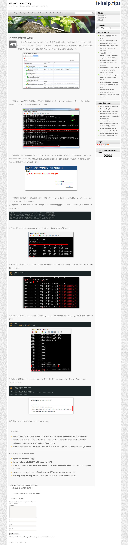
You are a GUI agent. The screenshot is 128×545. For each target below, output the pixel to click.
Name (11, 520)
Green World (50, 13)
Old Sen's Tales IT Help (20, 3)
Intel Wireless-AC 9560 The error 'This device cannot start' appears (109, 70)
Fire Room (41, 13)
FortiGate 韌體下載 (105, 36)
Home (10, 13)
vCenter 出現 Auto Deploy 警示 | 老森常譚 (29, 493)
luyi (101, 106)
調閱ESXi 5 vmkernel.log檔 (24, 459)
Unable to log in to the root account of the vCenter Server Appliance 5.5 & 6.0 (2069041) (50, 436)
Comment (12, 505)
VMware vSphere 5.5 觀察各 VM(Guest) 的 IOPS (32, 462)
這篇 (59, 205)
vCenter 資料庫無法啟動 (21, 37)
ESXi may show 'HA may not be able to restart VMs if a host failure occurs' (44, 476)
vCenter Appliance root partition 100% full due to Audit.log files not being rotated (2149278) (52, 447)
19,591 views (20, 485)
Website (11, 529)
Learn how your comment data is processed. (42, 537)
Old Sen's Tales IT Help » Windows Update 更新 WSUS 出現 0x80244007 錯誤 (109, 123)
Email (10, 524)
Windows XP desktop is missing (109, 94)
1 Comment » (28, 485)
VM (15, 485)
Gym (24, 13)
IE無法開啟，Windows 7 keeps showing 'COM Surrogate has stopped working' (109, 55)
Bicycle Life (17, 13)
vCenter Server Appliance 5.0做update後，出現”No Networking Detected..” (44, 472)
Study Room (32, 13)
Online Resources (61, 13)
